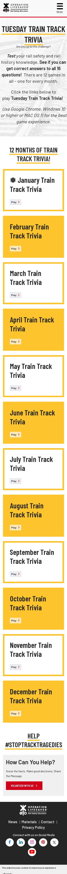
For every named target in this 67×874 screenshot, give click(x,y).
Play (14, 202)
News (13, 822)
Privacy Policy (33, 827)
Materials (29, 822)
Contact (48, 822)
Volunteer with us (22, 785)
